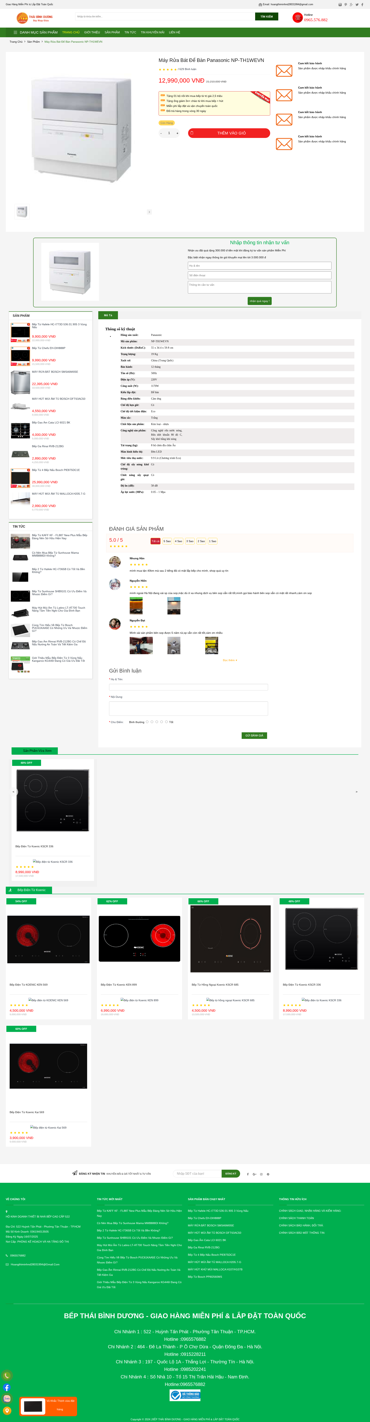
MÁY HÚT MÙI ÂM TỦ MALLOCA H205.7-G (58, 493)
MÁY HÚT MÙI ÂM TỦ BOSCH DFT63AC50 (58, 398)
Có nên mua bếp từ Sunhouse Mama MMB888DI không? (55, 554)
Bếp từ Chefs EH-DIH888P (48, 348)
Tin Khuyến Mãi (152, 32)
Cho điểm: (117, 722)
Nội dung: (117, 696)
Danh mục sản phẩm (39, 32)
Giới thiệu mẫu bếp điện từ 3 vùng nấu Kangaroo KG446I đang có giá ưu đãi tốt (58, 659)
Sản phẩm (33, 41)
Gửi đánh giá (254, 735)
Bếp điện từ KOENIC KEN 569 (29, 984)
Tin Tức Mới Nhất (110, 1199)
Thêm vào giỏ (231, 133)
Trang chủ (16, 41)
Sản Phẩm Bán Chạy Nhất (206, 1199)
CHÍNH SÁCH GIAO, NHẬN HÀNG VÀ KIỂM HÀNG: (310, 1210)
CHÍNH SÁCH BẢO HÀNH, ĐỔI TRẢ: (301, 1225)
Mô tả (108, 315)
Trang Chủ (71, 32)
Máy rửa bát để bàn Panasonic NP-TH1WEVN (73, 41)
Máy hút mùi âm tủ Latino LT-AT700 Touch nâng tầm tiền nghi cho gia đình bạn (58, 609)
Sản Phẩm (112, 32)
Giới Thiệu (92, 32)
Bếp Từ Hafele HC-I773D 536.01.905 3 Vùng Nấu (59, 326)
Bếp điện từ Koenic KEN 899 (119, 984)
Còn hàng (167, 122)
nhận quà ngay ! (260, 300)
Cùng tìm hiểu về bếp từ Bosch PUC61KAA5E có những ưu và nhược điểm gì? (59, 628)
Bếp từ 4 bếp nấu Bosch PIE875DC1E (56, 469)
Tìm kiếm (267, 16)
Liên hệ (174, 32)
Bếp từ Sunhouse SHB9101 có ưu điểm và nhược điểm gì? (59, 593)
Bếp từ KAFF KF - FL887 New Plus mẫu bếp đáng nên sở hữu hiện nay (59, 537)
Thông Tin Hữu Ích (292, 1199)
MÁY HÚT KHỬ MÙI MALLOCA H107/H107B (215, 1269)
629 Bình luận (187, 69)
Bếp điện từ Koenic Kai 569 (27, 1112)
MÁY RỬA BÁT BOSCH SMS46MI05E (55, 371)
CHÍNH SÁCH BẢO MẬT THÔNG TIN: (302, 1232)
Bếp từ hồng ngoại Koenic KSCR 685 (215, 984)
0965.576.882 (316, 19)
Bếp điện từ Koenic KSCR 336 (34, 846)
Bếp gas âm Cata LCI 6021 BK (51, 422)
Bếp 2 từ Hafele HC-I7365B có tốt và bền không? (58, 571)
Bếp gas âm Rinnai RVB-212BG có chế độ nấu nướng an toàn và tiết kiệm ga (59, 643)
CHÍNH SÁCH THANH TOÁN (296, 1218)
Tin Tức (130, 32)
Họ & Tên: (117, 679)
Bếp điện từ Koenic (32, 890)
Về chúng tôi (15, 1199)
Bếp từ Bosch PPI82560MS (205, 1276)
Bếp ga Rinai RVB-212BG (48, 446)
